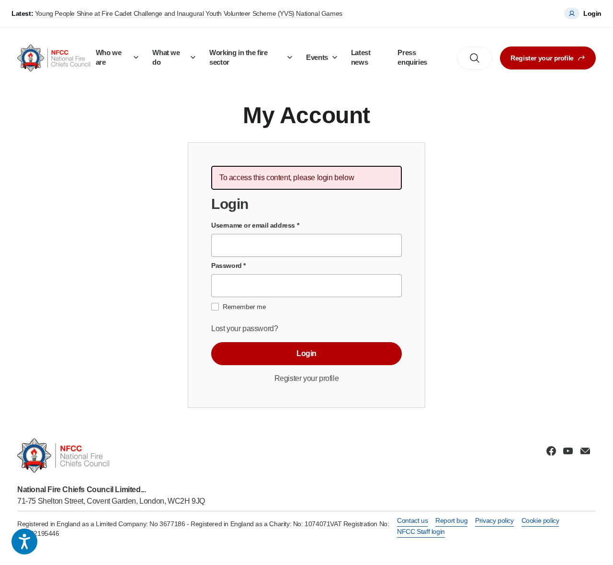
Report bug (451, 520)
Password (228, 265)
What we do (166, 57)
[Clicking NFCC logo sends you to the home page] (111, 455)
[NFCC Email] (585, 451)
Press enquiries (412, 57)
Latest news (361, 57)
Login (306, 353)
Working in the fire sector (238, 57)
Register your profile (542, 58)
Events (317, 57)
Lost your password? (244, 328)
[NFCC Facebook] (551, 451)
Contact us (412, 520)
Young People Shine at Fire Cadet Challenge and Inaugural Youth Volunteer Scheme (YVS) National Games (188, 13)
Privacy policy (494, 520)
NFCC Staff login (421, 531)
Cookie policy (540, 520)
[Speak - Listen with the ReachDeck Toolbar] (24, 541)
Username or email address (255, 225)
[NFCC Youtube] (568, 451)
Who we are (109, 57)
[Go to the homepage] (53, 58)
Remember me (244, 307)
